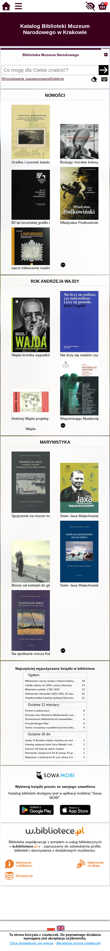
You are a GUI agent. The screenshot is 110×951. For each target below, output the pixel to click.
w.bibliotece (25, 846)
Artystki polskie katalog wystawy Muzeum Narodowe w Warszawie (63, 697)
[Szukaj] (103, 70)
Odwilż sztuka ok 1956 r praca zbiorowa (48, 685)
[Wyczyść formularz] (94, 79)
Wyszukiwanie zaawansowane (26, 79)
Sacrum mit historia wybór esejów (44, 748)
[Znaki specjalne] (104, 79)
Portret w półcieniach (37, 710)
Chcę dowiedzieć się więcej (31, 943)
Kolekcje (57, 79)
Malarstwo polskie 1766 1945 (42, 689)
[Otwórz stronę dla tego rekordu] (32, 132)
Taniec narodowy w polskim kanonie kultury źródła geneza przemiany (65, 727)
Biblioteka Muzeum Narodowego (51, 55)
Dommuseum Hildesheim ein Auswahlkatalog (51, 719)
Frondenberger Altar (37, 723)
